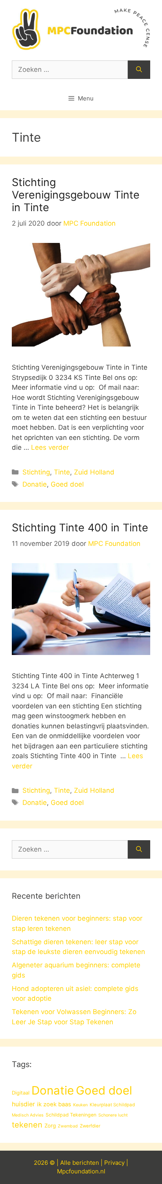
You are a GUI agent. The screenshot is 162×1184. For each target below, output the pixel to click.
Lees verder (50, 447)
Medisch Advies (28, 1115)
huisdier (23, 1104)
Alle (66, 1162)
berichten (85, 1162)
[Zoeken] (139, 69)
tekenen (27, 1124)
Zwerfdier (90, 1126)
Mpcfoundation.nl (81, 1171)
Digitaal (20, 1092)
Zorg (50, 1125)
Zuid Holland (94, 472)
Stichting (36, 472)
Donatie (34, 484)
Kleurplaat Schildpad (112, 1104)
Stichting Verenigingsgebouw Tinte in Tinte (76, 195)
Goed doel (67, 484)
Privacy (114, 1162)
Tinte (62, 472)
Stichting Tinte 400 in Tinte (80, 527)
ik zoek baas (54, 1104)
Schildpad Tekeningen (71, 1115)
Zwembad (68, 1126)
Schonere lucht (113, 1115)
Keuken (80, 1104)
